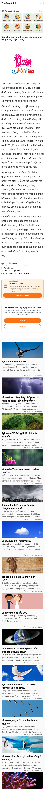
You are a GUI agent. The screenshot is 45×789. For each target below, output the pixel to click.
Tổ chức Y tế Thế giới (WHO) (11, 271)
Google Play (22, 326)
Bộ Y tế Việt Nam (7, 268)
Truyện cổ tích (9, 3)
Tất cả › (40, 11)
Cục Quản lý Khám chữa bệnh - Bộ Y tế (15, 273)
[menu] (41, 3)
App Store (22, 320)
